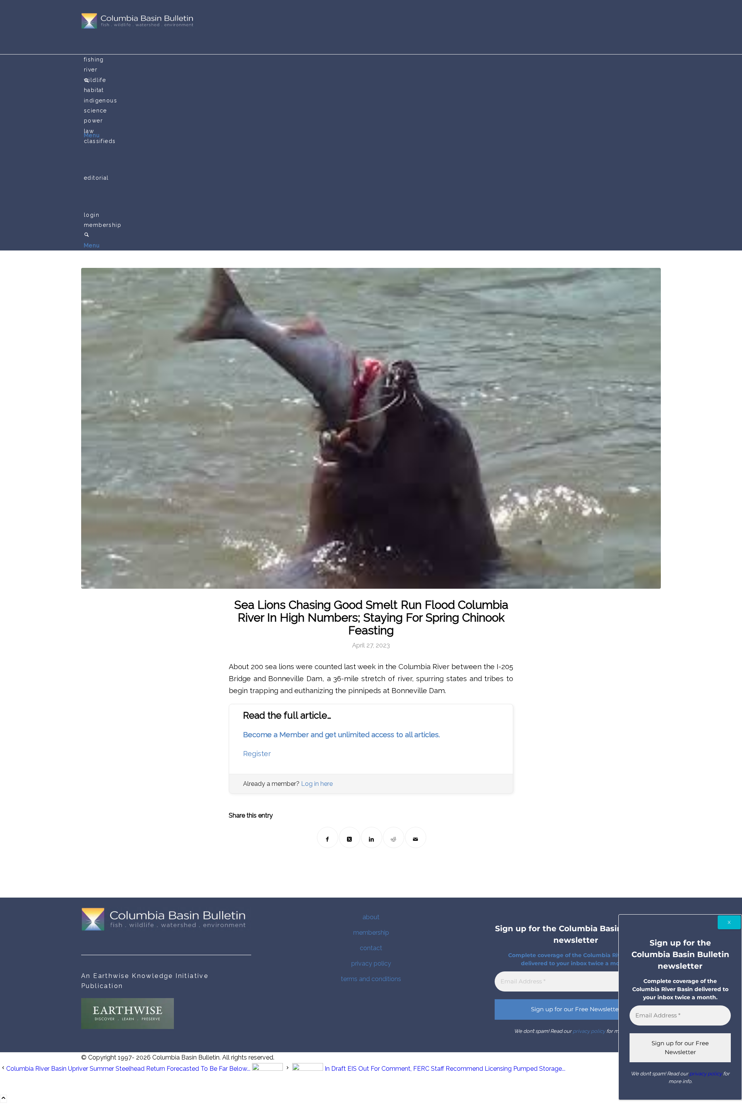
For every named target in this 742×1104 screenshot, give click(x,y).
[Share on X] (349, 837)
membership (371, 932)
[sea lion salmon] (371, 428)
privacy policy (371, 963)
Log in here (317, 783)
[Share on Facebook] (327, 837)
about (371, 917)
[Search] (86, 235)
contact (371, 948)
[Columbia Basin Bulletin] (139, 27)
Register (257, 754)
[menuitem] (372, 60)
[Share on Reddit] (393, 837)
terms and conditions (371, 979)
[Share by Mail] (415, 837)
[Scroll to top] (3, 1099)
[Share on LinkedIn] (371, 837)
